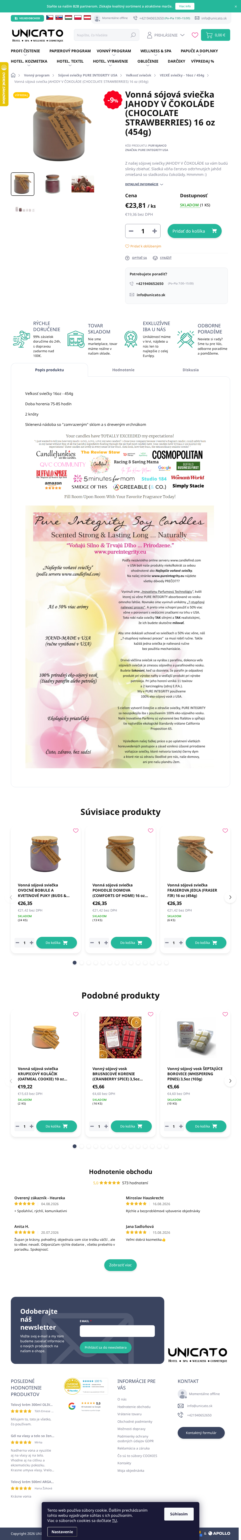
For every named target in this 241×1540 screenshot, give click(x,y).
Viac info (185, 6)
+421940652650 (199, 1415)
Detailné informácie (141, 184)
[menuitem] (30, 51)
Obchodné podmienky (134, 1421)
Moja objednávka (130, 1470)
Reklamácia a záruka (133, 1448)
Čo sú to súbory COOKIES (137, 1455)
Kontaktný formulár (201, 1432)
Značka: (146, 150)
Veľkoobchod (29, 18)
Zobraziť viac (120, 1265)
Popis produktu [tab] (49, 369)
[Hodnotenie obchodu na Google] (86, 1406)
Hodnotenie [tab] (123, 369)
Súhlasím (179, 1514)
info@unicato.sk (199, 1406)
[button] (74, 962)
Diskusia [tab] (191, 369)
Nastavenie (62, 1531)
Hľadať (133, 35)
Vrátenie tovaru (129, 1414)
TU (114, 1520)
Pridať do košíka (189, 231)
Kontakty (124, 1463)
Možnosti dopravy (131, 1428)
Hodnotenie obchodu (120, 1171)
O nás (122, 1399)
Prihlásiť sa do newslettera (106, 1347)
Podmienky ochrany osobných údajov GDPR (135, 1438)
